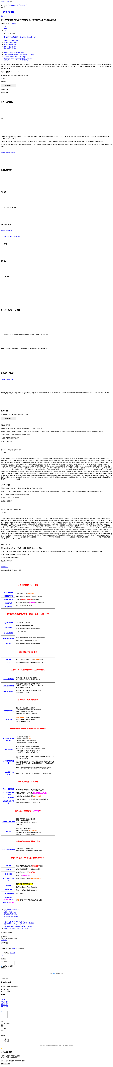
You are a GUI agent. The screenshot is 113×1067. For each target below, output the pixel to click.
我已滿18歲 (3, 1064)
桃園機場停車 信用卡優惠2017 (12, 909)
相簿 (5, 26)
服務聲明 (71, 1045)
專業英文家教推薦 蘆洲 (10, 46)
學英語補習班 (4, 567)
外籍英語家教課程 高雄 (7, 380)
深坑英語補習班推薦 (6, 230)
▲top (2, 955)
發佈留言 (3, 968)
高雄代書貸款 (4, 1006)
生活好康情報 (8, 12)
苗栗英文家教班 (8, 911)
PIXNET (45, 1045)
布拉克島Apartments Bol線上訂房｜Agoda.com (16, 56)
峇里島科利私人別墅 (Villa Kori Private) (14, 52)
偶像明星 (12, 953)
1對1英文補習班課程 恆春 (11, 914)
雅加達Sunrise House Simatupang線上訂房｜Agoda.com (18, 58)
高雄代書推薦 (4, 1005)
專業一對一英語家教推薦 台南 (12, 236)
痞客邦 (13, 948)
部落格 (5, 28)
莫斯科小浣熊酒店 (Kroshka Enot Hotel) (20, 37)
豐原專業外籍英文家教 (10, 913)
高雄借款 (3, 999)
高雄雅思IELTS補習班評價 (11, 40)
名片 (5, 30)
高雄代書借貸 (4, 1003)
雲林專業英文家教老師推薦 (11, 916)
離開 (9, 1064)
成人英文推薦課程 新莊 (10, 44)
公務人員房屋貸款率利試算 (8, 152)
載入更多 (3, 958)
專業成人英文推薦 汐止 (10, 48)
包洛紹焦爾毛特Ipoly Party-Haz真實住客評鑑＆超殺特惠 (19, 54)
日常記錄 (13, 23)
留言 (17, 948)
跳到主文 (3, 16)
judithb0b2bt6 (4, 940)
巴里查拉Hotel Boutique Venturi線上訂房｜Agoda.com (18, 60)
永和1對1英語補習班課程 (10, 42)
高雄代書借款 (4, 1001)
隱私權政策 (65, 1045)
